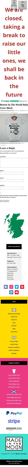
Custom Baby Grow (14, 375)
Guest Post (14, 332)
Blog (14, 329)
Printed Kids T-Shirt (14, 387)
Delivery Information (14, 314)
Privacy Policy (14, 341)
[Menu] (2, 3)
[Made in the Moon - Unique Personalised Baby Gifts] (14, 5)
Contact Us (14, 317)
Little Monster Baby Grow (14, 394)
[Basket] (22, 5)
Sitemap (14, 353)
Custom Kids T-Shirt (14, 378)
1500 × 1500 (18, 110)
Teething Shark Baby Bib (14, 403)
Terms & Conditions (14, 347)
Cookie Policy (14, 344)
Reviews (14, 326)
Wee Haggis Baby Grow (14, 397)
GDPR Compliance (14, 350)
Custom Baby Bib (14, 381)
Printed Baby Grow (14, 384)
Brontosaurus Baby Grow (14, 400)
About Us (14, 320)
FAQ (14, 323)
